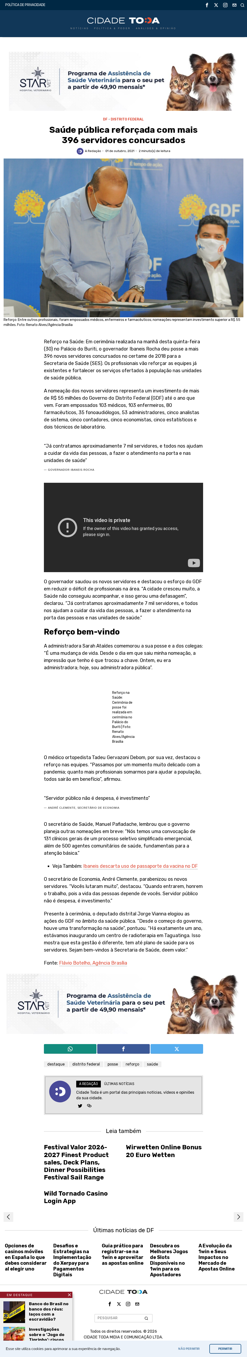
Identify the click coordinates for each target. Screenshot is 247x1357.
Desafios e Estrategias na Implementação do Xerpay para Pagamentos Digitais (72, 1260)
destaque (56, 1064)
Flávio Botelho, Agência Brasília (93, 963)
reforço (132, 1064)
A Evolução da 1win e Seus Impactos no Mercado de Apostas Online (217, 1257)
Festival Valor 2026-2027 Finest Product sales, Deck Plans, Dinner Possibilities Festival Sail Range (76, 1162)
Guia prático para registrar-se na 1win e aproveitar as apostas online (123, 1254)
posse (113, 1064)
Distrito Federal (127, 119)
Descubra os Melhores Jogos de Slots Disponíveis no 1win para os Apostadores (169, 1260)
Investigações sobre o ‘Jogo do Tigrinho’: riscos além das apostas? (46, 1339)
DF (105, 119)
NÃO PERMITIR (189, 1348)
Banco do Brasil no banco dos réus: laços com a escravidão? (49, 1311)
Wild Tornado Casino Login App (76, 1197)
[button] (146, 1318)
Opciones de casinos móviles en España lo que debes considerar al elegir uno (26, 1257)
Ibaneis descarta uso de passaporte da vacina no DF (140, 866)
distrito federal (86, 1064)
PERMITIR (225, 1348)
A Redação (93, 151)
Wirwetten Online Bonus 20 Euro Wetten (164, 1151)
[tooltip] (207, 5)
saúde (152, 1064)
